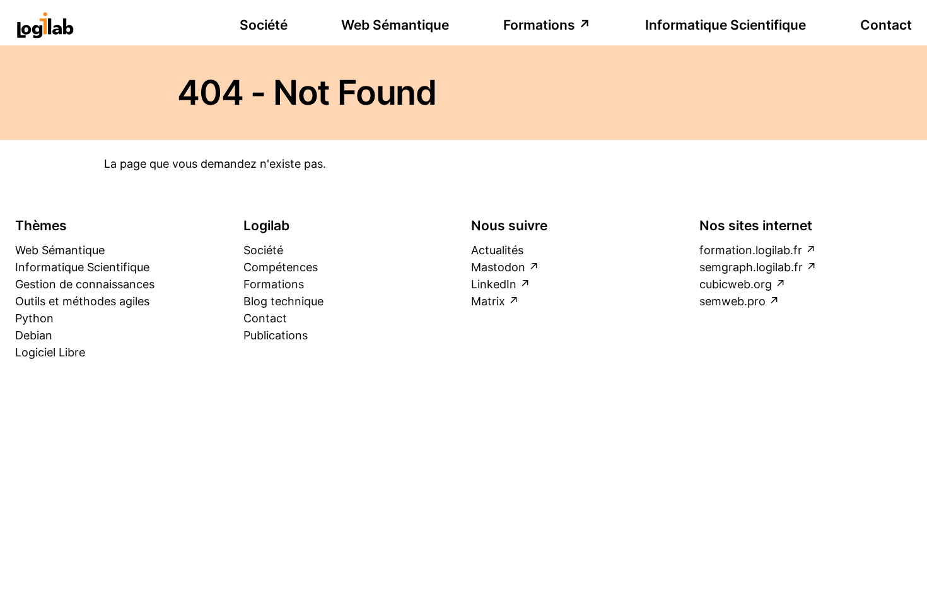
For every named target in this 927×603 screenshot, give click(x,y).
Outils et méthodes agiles (82, 301)
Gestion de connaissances (84, 284)
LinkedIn (493, 284)
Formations (539, 25)
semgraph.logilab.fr (751, 267)
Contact (886, 25)
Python (34, 318)
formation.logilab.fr (750, 250)
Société (264, 25)
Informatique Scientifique (725, 25)
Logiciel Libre (50, 352)
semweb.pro (732, 301)
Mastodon (498, 267)
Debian (33, 335)
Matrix (488, 301)
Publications (275, 335)
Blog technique (283, 301)
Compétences (280, 267)
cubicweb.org (735, 284)
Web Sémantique (395, 25)
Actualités (497, 250)
